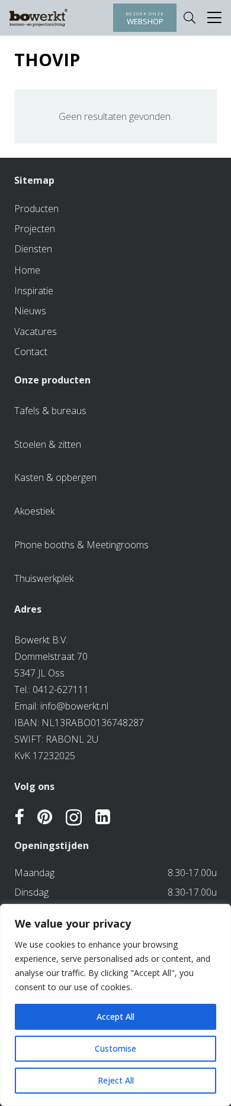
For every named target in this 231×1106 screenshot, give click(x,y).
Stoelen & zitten (47, 444)
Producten (36, 208)
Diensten (33, 248)
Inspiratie (33, 290)
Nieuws (30, 310)
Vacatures (35, 331)
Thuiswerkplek (43, 578)
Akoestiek (34, 511)
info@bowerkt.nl (74, 706)
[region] (115, 1005)
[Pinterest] (44, 817)
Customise (115, 1048)
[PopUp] (214, 18)
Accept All (115, 1016)
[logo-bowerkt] (38, 18)
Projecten (34, 228)
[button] (190, 17)
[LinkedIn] (102, 817)
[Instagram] (74, 818)
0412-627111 (61, 689)
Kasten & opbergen (55, 477)
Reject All (116, 1080)
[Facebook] (19, 817)
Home (27, 270)
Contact (30, 351)
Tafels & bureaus (50, 410)
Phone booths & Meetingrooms (81, 544)
